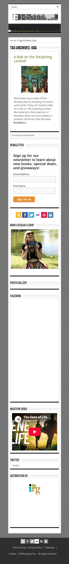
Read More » (20, 122)
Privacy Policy (35, 547)
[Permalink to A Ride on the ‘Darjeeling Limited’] (34, 92)
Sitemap (50, 547)
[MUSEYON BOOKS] (35, 17)
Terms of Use (19, 547)
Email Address (21, 174)
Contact (12, 553)
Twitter (14, 460)
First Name (19, 186)
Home (13, 40)
